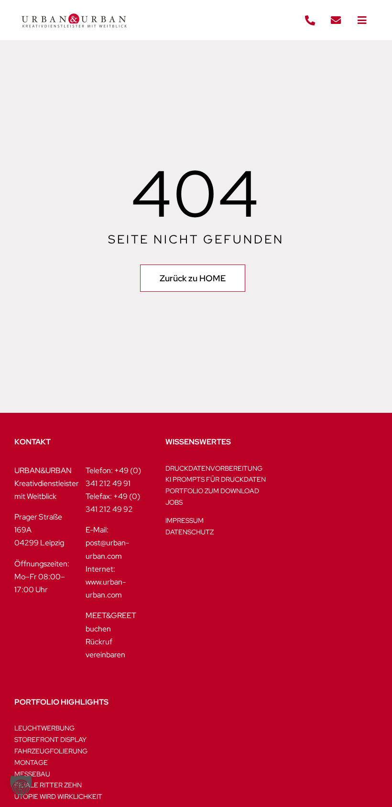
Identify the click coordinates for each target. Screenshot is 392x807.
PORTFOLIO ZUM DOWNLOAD (212, 490)
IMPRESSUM (184, 520)
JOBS (174, 502)
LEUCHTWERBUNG (44, 728)
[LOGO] (74, 8)
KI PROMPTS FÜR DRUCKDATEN (215, 479)
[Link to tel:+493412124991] (310, 21)
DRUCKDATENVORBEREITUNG (213, 468)
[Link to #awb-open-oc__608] (362, 21)
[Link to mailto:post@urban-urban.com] (336, 21)
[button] (21, 786)
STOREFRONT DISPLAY (50, 739)
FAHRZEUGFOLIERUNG (50, 751)
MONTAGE (31, 762)
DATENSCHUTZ (189, 532)
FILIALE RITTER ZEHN (48, 785)
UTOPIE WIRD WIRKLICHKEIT (58, 796)
